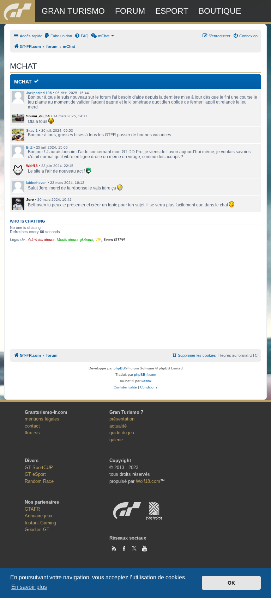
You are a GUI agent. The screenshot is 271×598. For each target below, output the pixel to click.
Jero (30, 199)
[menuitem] (58, 36)
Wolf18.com (148, 481)
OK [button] (231, 583)
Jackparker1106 (39, 93)
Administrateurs (41, 239)
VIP (98, 239)
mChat (23, 82)
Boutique (220, 10)
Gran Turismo (73, 10)
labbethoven (36, 183)
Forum (130, 10)
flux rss (32, 432)
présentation (121, 419)
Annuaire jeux (39, 515)
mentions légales (42, 419)
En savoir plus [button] (29, 587)
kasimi (146, 381)
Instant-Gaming (40, 522)
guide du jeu (121, 432)
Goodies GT (37, 529)
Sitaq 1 (32, 130)
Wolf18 (32, 166)
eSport (171, 10)
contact (32, 426)
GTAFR (32, 509)
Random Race (39, 481)
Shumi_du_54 (38, 116)
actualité (118, 426)
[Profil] (18, 118)
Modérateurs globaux (75, 239)
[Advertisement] (135, 294)
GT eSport (35, 474)
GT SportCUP (39, 467)
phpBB (119, 368)
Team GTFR (114, 239)
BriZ (29, 147)
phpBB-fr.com (145, 374)
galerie (116, 439)
